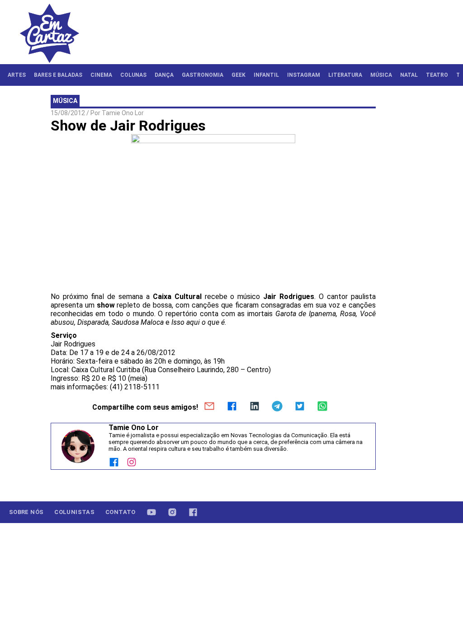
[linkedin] (254, 407)
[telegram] (277, 407)
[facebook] (232, 407)
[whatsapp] (322, 407)
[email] (209, 407)
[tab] (17, 75)
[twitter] (299, 407)
